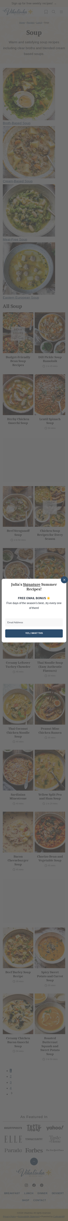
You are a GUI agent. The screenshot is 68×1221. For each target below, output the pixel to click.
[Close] (64, 579)
